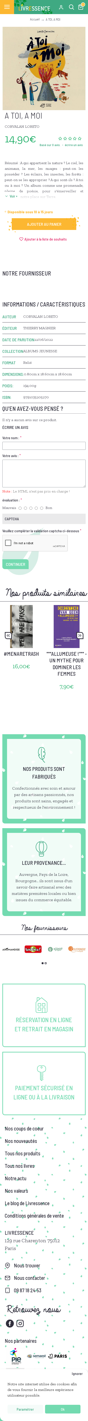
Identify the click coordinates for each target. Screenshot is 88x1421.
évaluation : (11, 500)
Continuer (15, 564)
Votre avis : (10, 455)
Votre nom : (10, 437)
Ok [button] (63, 1409)
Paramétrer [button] (25, 1409)
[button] (8, 635)
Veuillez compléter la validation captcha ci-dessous (40, 530)
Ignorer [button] (77, 1373)
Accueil (35, 19)
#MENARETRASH (21, 654)
